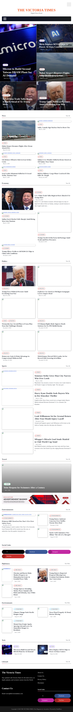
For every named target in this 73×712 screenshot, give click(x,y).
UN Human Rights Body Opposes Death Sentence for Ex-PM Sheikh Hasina (51, 325)
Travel (8, 484)
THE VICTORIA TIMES (36, 10)
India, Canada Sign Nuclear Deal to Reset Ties (54, 127)
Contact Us (41, 676)
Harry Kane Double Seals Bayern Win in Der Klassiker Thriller (52, 394)
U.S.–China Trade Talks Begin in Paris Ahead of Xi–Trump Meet (17, 102)
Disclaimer (41, 683)
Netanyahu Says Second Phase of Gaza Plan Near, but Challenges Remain (17, 325)
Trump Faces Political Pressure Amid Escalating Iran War (15, 293)
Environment (19, 609)
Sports (38, 372)
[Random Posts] (68, 18)
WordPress (59, 709)
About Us (40, 672)
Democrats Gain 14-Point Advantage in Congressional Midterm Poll (15, 357)
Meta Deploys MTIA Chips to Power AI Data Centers (59, 651)
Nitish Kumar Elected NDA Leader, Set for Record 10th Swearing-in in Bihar (52, 357)
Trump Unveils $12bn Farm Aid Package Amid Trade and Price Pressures (54, 239)
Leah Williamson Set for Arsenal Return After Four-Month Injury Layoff (53, 417)
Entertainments (8, 518)
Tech (6, 64)
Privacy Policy (42, 679)
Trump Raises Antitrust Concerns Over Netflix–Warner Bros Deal (57, 521)
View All (68, 115)
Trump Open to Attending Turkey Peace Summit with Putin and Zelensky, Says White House (24, 592)
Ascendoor (46, 709)
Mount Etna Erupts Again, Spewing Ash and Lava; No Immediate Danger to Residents (22, 627)
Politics (43, 98)
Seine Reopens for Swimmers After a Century (24, 487)
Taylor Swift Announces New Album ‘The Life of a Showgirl (59, 534)
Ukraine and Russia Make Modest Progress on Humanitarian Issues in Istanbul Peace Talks (22, 576)
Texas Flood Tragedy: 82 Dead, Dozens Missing (60, 613)
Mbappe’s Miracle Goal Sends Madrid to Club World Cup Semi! (52, 440)
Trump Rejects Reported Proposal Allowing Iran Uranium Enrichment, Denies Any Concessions (59, 576)
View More (67, 563)
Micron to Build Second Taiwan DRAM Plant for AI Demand (17, 72)
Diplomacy (18, 569)
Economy (7, 95)
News (42, 69)
